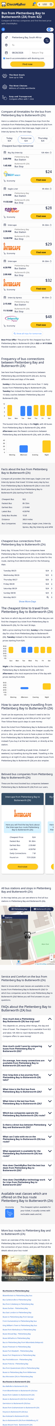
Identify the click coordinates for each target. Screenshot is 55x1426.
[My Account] (33, 4)
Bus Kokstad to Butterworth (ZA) (15, 1416)
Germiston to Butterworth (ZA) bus (16, 1403)
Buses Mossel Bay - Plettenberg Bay (17, 1334)
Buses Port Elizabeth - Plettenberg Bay (18, 1351)
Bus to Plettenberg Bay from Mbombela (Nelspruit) (23, 1342)
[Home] (15, 4)
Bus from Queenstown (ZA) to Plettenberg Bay (21, 1368)
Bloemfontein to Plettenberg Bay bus (17, 1295)
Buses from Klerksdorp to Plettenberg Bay (19, 1329)
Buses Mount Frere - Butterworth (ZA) (17, 1424)
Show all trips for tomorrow (29, 333)
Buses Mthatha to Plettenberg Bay (16, 1338)
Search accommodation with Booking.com (25, 58)
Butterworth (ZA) (43, 909)
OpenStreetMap (41, 964)
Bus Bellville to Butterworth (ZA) (15, 1386)
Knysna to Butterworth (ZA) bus (15, 1412)
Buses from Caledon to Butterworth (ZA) (18, 1395)
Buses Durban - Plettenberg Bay (15, 1308)
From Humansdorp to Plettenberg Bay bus (20, 1321)
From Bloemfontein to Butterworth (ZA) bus (20, 1390)
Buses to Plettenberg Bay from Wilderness (19, 1372)
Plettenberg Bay (20, 909)
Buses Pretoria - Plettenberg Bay (15, 1364)
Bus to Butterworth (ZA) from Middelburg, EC (20, 1420)
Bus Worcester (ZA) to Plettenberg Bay (18, 1376)
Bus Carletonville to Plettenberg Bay (17, 1300)
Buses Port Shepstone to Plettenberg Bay (19, 1355)
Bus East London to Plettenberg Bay (17, 1312)
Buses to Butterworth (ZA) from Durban (18, 1399)
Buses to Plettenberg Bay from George (18, 1317)
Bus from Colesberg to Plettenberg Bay (18, 1304)
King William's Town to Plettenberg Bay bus (20, 1325)
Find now (41, 179)
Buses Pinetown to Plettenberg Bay (17, 1347)
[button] (51, 955)
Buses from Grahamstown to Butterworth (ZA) (21, 1407)
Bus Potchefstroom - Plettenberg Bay (17, 1359)
